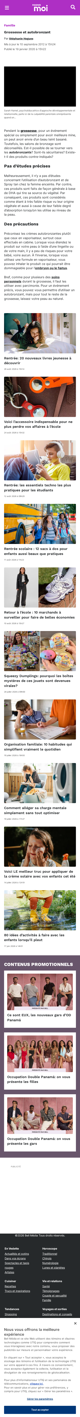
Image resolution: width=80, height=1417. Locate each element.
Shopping (11, 1314)
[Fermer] (75, 1323)
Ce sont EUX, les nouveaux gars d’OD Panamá (39, 1017)
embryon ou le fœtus (51, 268)
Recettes (10, 1286)
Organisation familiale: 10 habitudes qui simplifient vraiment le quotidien (38, 746)
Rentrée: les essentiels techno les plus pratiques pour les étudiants (37, 487)
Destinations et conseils (57, 1314)
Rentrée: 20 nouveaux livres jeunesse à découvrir (37, 360)
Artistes (9, 1272)
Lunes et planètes (53, 1267)
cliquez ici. (36, 1383)
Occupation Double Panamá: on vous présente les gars (38, 1141)
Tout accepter (40, 1409)
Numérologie (50, 1263)
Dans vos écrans (15, 1258)
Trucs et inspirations (17, 1291)
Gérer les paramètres (40, 1398)
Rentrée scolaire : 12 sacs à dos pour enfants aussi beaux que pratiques (36, 551)
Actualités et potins (17, 1253)
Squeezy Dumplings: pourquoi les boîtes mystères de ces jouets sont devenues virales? (38, 680)
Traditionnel (49, 1253)
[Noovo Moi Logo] (40, 7)
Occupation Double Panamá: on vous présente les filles (38, 1079)
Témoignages (50, 1291)
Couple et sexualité (54, 1295)
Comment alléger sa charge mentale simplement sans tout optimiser (35, 810)
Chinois (46, 1258)
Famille (9, 25)
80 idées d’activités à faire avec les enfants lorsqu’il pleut (34, 937)
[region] (40, 1367)
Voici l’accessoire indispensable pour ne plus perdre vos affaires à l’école (38, 424)
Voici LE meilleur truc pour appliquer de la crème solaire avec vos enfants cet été (39, 873)
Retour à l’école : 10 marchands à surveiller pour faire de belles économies (39, 614)
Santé (46, 1286)
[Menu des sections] (7, 8)
